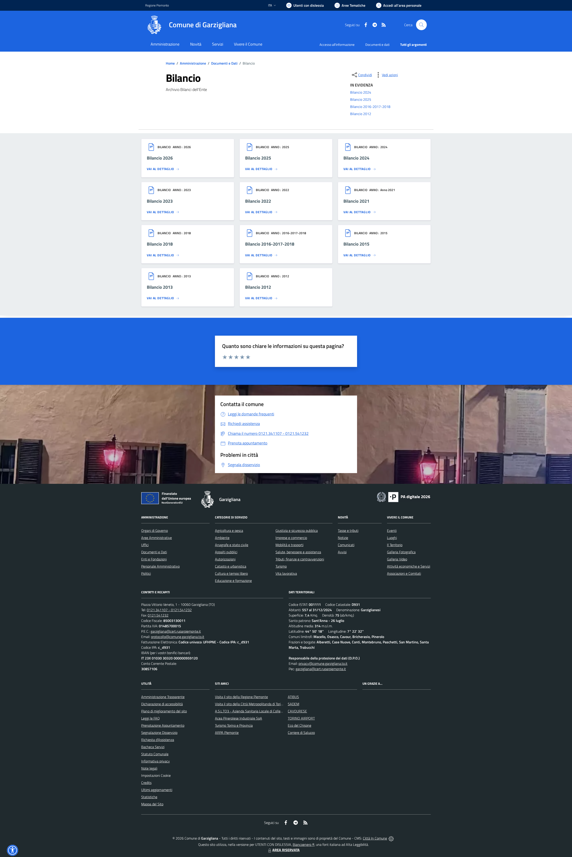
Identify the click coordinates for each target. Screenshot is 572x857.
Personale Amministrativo (160, 566)
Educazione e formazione (233, 580)
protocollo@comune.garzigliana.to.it (177, 636)
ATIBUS (293, 696)
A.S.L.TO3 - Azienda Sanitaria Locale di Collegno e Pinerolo (258, 711)
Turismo (281, 566)
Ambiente (222, 537)
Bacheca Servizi (152, 747)
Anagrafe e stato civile (231, 544)
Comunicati (346, 544)
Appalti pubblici (226, 552)
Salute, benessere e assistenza (298, 552)
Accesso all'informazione (337, 44)
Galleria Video (397, 559)
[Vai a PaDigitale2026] (403, 496)
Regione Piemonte (157, 5)
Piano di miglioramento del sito (164, 711)
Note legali (149, 768)
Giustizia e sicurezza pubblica (296, 530)
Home (170, 63)
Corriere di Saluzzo (301, 732)
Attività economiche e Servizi (408, 566)
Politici (146, 573)
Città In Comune (375, 838)
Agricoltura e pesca (229, 530)
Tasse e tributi (348, 530)
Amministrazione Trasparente (163, 696)
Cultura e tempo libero (231, 573)
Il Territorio (394, 544)
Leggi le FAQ (150, 718)
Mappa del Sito (152, 804)
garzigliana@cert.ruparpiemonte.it (176, 631)
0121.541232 (158, 615)
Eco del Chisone (299, 725)
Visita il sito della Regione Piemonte (241, 696)
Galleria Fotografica (401, 552)
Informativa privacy (155, 761)
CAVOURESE (297, 711)
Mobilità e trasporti (289, 544)
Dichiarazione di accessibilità (162, 704)
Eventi (392, 530)
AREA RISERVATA (286, 850)
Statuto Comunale (154, 754)
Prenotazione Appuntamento (162, 725)
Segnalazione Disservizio (159, 732)
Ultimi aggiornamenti (156, 789)
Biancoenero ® (303, 844)
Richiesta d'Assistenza (157, 739)
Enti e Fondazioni (154, 559)
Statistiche (149, 797)
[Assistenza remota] (391, 838)
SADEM (293, 704)
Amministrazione (193, 63)
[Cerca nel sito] (421, 24)
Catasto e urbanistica (230, 566)
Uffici (145, 544)
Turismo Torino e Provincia (234, 725)
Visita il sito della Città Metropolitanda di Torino (249, 704)
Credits (146, 782)
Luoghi (392, 537)
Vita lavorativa (286, 573)
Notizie (343, 537)
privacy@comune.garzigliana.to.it (323, 663)
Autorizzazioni (225, 559)
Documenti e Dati (224, 63)
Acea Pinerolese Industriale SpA (238, 718)
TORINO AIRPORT (301, 718)
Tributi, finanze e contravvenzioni (299, 559)
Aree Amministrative (156, 537)
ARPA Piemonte (227, 732)
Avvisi (342, 552)
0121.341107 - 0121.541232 (169, 610)
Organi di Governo (154, 530)
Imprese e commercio (291, 537)
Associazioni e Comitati (404, 573)
